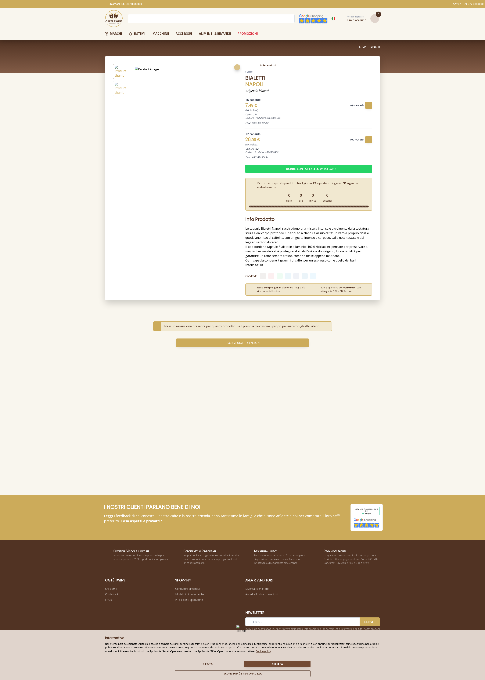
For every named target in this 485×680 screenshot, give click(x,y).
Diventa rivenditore (257, 588)
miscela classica (174, 436)
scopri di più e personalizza (243, 673)
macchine (161, 33)
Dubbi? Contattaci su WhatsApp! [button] (311, 169)
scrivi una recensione (244, 343)
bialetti (375, 46)
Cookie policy (263, 651)
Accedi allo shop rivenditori (261, 594)
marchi (113, 33)
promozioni (248, 33)
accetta (277, 664)
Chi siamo (111, 588)
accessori (184, 33)
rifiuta (208, 664)
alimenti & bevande (215, 33)
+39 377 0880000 (131, 4)
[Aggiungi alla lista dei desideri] (237, 67)
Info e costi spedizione (189, 599)
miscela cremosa (228, 436)
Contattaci (111, 594)
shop (362, 46)
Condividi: (251, 276)
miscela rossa (200, 436)
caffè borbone (200, 434)
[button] (352, 18)
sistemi (137, 33)
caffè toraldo (173, 434)
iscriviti (369, 622)
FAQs (108, 599)
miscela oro (280, 436)
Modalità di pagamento (189, 594)
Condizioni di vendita (187, 588)
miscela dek (253, 436)
